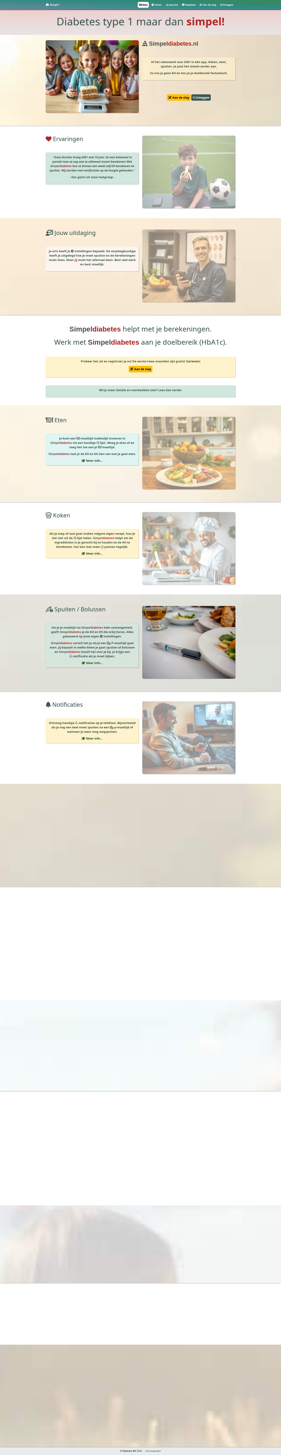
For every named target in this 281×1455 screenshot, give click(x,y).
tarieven (193, 361)
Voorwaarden (153, 1451)
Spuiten (173, 4)
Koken (158, 4)
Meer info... (94, 461)
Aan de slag (209, 4)
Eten (145, 4)
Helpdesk (190, 4)
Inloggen (227, 4)
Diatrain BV (129, 1451)
